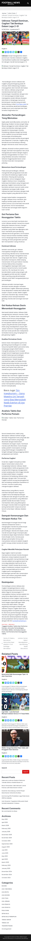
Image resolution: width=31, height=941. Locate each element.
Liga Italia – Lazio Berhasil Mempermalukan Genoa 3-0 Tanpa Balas (15, 712)
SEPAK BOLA (11, 624)
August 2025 (6, 847)
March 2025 (5, 862)
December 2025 (7, 834)
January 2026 (6, 831)
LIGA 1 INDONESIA (7, 889)
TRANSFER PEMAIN (7, 926)
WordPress (25, 938)
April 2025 (5, 859)
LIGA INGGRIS (6, 895)
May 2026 (5, 819)
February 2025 (6, 865)
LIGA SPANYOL (6, 907)
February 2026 (6, 828)
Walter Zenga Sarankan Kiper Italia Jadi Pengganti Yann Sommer (15, 748)
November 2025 (7, 838)
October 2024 (6, 877)
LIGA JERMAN (6, 901)
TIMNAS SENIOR (6, 920)
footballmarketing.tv (19, 621)
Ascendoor (11, 938)
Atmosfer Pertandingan (16, 628)
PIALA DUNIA (5, 910)
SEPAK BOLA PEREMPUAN (9, 916)
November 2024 (7, 874)
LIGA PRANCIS (6, 904)
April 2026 (5, 822)
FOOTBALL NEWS (11, 2)
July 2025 (4, 850)
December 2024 (7, 871)
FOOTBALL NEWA (7, 630)
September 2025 (7, 844)
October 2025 (6, 841)
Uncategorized (6, 929)
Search (4, 768)
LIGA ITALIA (4, 624)
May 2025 (5, 856)
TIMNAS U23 (5, 923)
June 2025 (5, 853)
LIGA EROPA (5, 892)
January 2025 (6, 868)
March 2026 (5, 825)
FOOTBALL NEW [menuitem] (21, 104)
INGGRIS (4, 886)
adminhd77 (16, 29)
